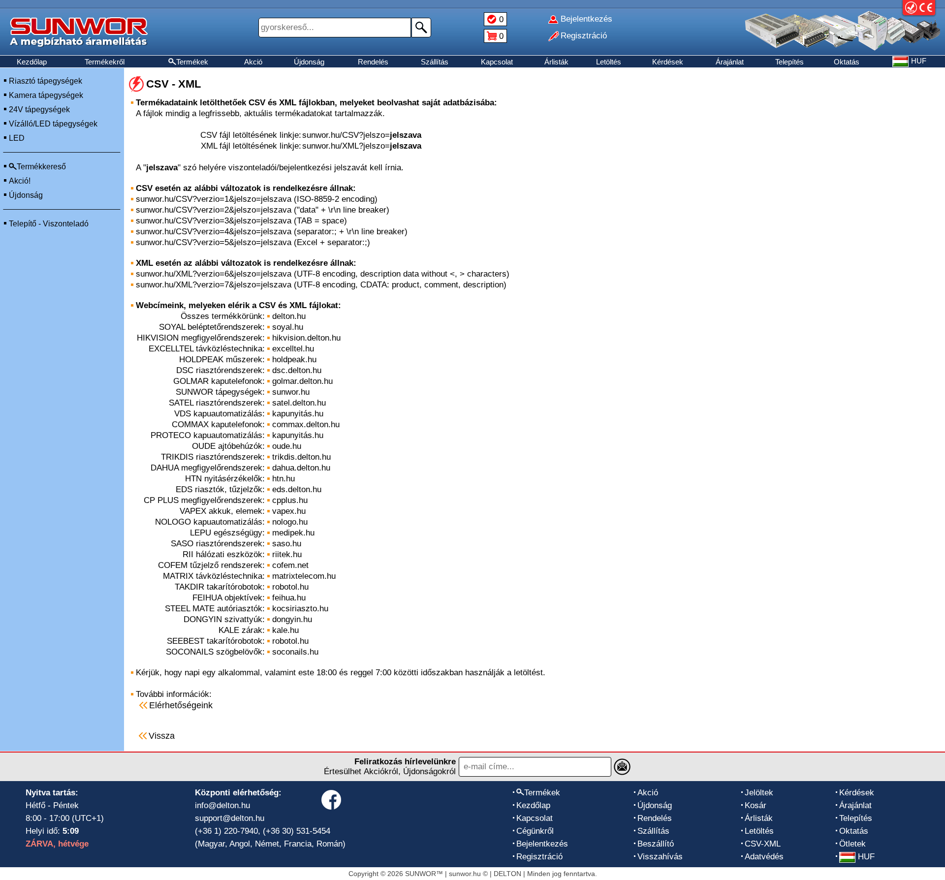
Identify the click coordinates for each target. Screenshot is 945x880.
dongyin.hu (292, 619)
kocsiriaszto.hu (300, 608)
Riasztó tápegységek (45, 81)
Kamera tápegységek (46, 95)
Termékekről (105, 62)
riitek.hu (287, 554)
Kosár (755, 805)
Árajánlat (730, 62)
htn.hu (283, 478)
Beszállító (655, 844)
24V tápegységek (39, 109)
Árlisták (556, 62)
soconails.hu (295, 652)
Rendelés (373, 62)
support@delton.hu (229, 818)
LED (17, 138)
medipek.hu (293, 532)
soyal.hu (287, 327)
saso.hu (286, 543)
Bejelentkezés (542, 844)
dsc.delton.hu (296, 370)
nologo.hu (290, 522)
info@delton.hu (222, 805)
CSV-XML (763, 844)
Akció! (20, 181)
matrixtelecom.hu (304, 576)
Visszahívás (660, 856)
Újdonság (309, 62)
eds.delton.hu (296, 489)
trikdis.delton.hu (301, 457)
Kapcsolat (497, 62)
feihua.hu (289, 597)
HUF (866, 856)
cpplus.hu (290, 500)
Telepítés (789, 62)
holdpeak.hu (294, 359)
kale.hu (285, 630)
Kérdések (667, 62)
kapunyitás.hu (297, 413)
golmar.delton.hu (302, 381)
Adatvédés (764, 856)
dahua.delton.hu (301, 467)
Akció (253, 62)
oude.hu (286, 446)
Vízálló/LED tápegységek (53, 124)
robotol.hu (290, 587)
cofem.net (290, 565)
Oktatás (846, 62)
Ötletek (852, 844)
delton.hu (289, 316)
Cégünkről (535, 831)
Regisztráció (539, 856)
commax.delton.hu (306, 424)
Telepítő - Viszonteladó (49, 224)
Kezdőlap (32, 62)
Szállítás (434, 62)
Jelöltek (759, 792)
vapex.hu (289, 511)
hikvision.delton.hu (306, 338)
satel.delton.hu (299, 403)
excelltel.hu (293, 348)
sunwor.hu (291, 392)
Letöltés (608, 62)
